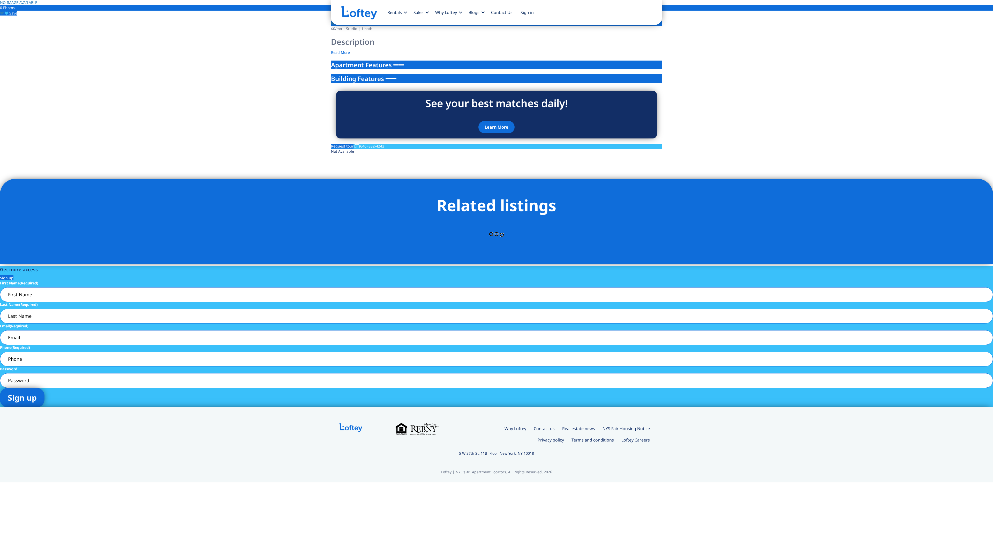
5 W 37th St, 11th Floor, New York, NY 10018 (496, 453)
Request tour (342, 146)
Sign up (6, 277)
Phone (15, 347)
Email (14, 325)
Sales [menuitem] (418, 12)
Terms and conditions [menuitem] (592, 440)
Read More (340, 52)
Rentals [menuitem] (394, 12)
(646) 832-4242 (371, 146)
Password (8, 368)
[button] (405, 12)
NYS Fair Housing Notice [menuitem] (626, 428)
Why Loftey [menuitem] (446, 12)
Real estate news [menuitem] (578, 428)
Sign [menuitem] (527, 12)
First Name (19, 283)
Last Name (19, 304)
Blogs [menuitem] (474, 12)
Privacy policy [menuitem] (551, 440)
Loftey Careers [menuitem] (635, 440)
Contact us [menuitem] (544, 428)
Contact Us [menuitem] (502, 12)
